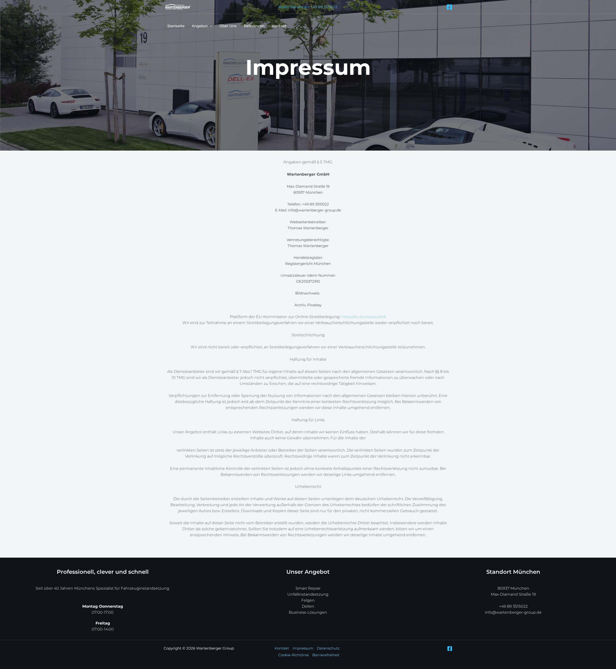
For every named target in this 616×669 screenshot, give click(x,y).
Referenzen (254, 26)
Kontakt (279, 26)
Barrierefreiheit (326, 655)
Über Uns (228, 26)
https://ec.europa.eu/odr (363, 316)
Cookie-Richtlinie (293, 655)
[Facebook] (449, 7)
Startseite (176, 26)
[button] (210, 26)
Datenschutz (328, 648)
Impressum (303, 648)
